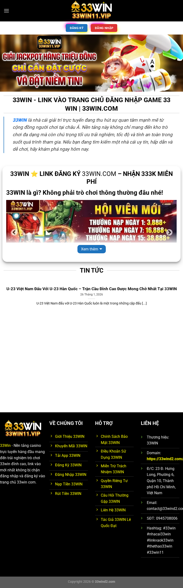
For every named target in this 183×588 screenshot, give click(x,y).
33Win (5, 445)
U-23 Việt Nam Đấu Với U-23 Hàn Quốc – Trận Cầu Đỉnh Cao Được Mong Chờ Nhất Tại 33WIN (91, 289)
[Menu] (6, 10)
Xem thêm (89, 249)
